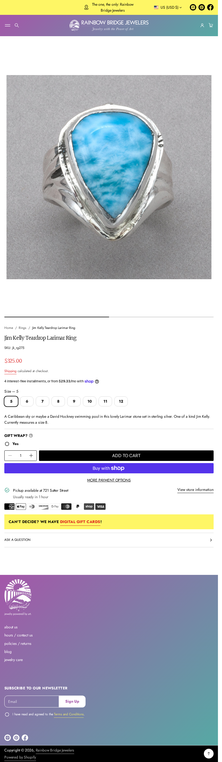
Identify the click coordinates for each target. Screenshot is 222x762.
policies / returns (17, 643)
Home (8, 327)
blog (7, 651)
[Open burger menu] (7, 25)
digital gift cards (80, 521)
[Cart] (210, 25)
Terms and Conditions (69, 714)
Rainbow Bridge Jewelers (55, 750)
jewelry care (13, 659)
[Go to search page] (16, 25)
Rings (22, 327)
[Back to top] (209, 753)
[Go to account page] (202, 25)
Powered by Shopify (20, 757)
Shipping (10, 371)
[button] (16, 25)
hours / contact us (18, 635)
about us (11, 627)
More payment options (108, 480)
